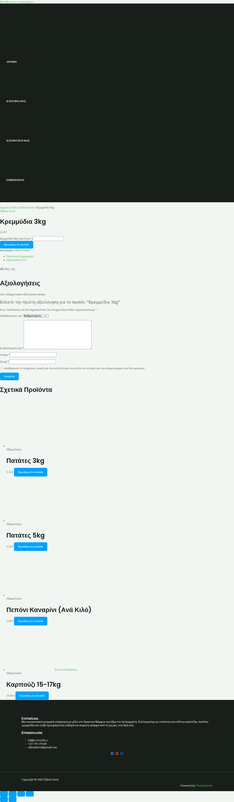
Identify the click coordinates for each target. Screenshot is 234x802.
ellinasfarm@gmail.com (42, 747)
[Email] (121, 754)
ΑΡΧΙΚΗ (11, 61)
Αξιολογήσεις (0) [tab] (16, 260)
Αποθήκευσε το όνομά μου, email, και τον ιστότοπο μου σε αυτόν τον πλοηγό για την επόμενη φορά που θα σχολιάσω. (74, 368)
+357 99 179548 (37, 744)
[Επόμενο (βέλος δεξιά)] (13, 799)
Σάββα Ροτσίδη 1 (38, 740)
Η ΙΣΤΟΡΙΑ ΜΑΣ (16, 101)
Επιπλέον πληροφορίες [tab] (20, 256)
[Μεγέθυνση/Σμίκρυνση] (4, 794)
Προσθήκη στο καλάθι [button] (30, 472)
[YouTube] (117, 754)
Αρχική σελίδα (8, 207)
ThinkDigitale (204, 785)
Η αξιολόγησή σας (12, 348)
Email (4, 362)
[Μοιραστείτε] (21, 794)
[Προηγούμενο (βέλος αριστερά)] (4, 799)
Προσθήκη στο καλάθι (16, 244)
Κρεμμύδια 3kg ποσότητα (15, 238)
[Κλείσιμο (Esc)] (30, 794)
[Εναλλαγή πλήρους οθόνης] (13, 794)
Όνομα (5, 354)
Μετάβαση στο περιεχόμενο (16, 2)
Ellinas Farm (26, 207)
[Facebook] (112, 754)
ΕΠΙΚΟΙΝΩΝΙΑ (15, 180)
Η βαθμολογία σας (12, 316)
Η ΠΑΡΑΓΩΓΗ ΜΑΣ (18, 140)
